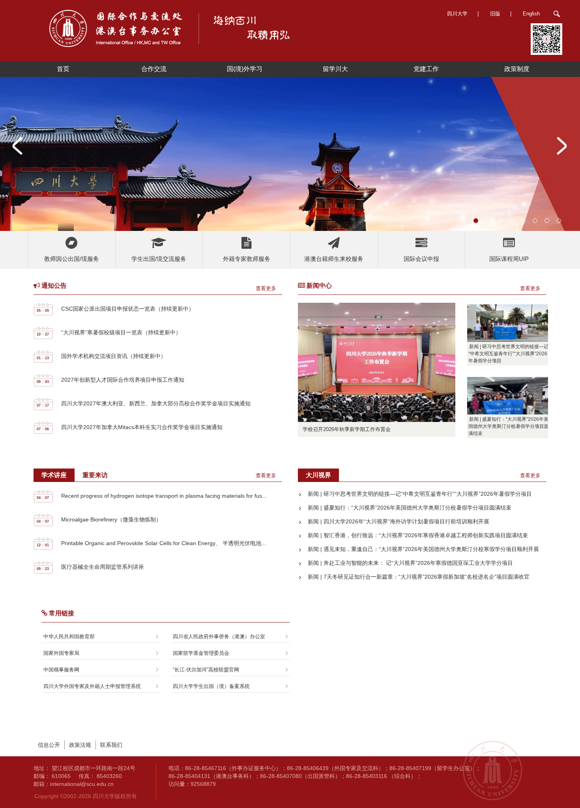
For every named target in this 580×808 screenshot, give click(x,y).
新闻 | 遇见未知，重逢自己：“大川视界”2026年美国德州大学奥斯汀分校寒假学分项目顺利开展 (423, 549)
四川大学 (457, 14)
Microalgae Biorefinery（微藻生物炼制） (111, 519)
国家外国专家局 (61, 653)
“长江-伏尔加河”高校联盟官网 (206, 670)
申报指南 (510, 244)
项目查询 (73, 255)
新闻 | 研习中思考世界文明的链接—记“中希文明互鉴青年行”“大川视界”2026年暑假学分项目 (508, 354)
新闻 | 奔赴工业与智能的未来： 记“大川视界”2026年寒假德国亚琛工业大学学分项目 (410, 563)
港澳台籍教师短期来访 (335, 255)
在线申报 (510, 255)
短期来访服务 (247, 238)
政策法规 (80, 745)
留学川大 (335, 69)
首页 (63, 69)
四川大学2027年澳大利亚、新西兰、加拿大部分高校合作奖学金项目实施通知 (156, 403)
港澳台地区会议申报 (422, 255)
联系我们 (111, 745)
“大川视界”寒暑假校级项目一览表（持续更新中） (121, 332)
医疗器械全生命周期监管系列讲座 (102, 567)
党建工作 (426, 69)
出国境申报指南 (72, 244)
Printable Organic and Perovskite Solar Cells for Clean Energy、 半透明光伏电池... (163, 543)
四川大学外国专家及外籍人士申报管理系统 (92, 686)
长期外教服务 (247, 250)
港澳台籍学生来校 (335, 244)
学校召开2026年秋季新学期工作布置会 (347, 429)
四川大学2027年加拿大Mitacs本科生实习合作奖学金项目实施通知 (142, 427)
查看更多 (266, 288)
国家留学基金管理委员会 (201, 653)
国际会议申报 (422, 244)
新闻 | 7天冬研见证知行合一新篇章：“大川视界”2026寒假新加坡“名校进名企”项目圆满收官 (418, 577)
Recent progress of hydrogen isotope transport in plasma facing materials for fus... (164, 496)
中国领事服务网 (61, 670)
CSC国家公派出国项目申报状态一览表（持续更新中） (127, 309)
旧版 (495, 14)
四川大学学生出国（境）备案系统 (211, 686)
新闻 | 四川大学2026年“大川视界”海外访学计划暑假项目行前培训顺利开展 (398, 521)
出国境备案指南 (159, 244)
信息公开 (49, 745)
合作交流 (154, 69)
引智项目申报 (247, 261)
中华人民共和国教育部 (69, 636)
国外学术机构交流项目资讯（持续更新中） (113, 356)
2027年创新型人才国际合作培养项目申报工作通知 (122, 380)
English (531, 14)
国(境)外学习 (244, 69)
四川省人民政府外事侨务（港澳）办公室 (219, 636)
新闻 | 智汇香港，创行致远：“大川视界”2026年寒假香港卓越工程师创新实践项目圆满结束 (418, 535)
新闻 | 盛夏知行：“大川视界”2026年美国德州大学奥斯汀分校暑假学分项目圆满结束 (508, 426)
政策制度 (516, 69)
